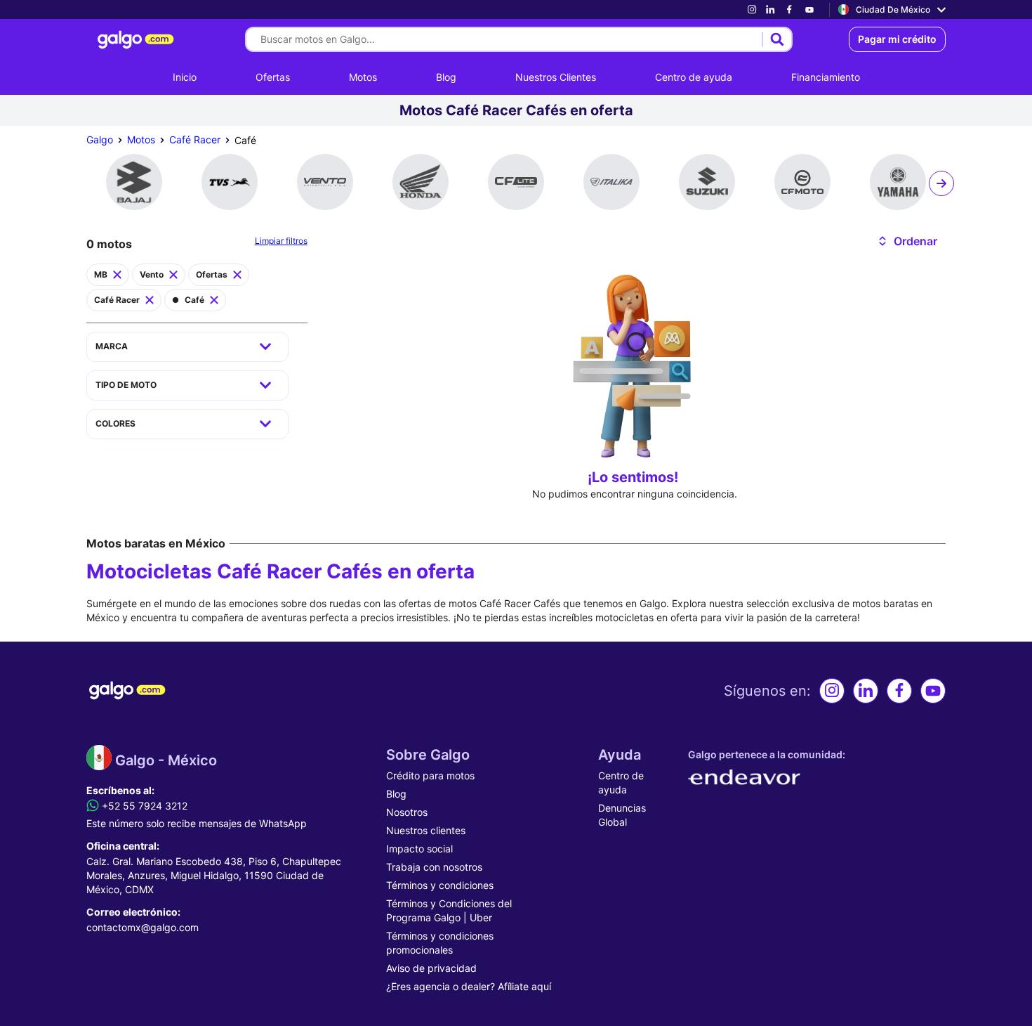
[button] (906, 241)
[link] (752, 9)
